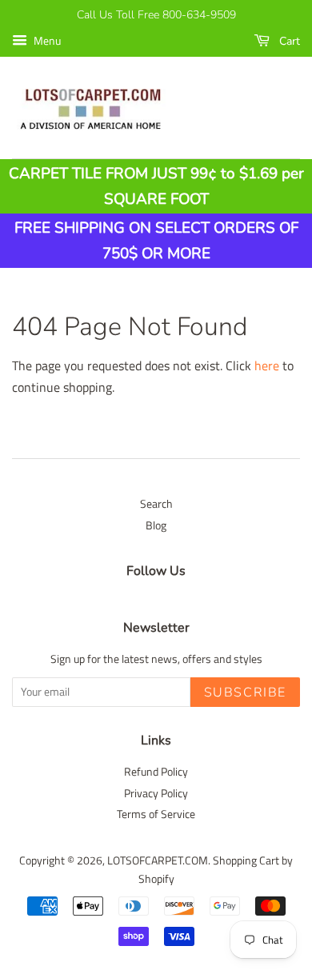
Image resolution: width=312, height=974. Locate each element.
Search (156, 504)
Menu (46, 40)
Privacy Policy (156, 793)
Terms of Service (156, 814)
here (266, 365)
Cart (288, 41)
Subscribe (245, 692)
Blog (156, 525)
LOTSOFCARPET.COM (157, 860)
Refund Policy (156, 772)
